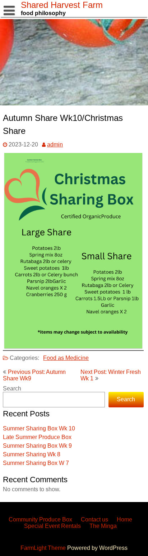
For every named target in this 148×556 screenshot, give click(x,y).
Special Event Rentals (52, 526)
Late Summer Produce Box (37, 437)
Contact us (94, 519)
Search (12, 388)
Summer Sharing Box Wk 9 (37, 446)
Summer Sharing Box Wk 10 (39, 428)
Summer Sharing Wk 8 (31, 454)
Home (124, 519)
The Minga (103, 526)
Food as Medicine (66, 358)
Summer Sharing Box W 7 (36, 463)
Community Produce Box (40, 519)
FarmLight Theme (43, 548)
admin (55, 144)
